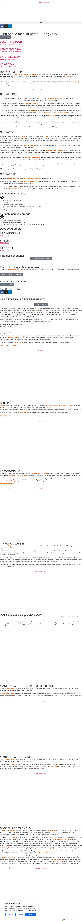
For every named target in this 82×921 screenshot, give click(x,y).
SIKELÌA (5, 240)
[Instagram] (6, 26)
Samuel (16, 326)
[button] (41, 22)
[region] (20, 909)
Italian (66, 920)
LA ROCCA (6, 248)
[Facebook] (2, 26)
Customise (10, 914)
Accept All (31, 914)
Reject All (20, 914)
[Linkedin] (10, 26)
